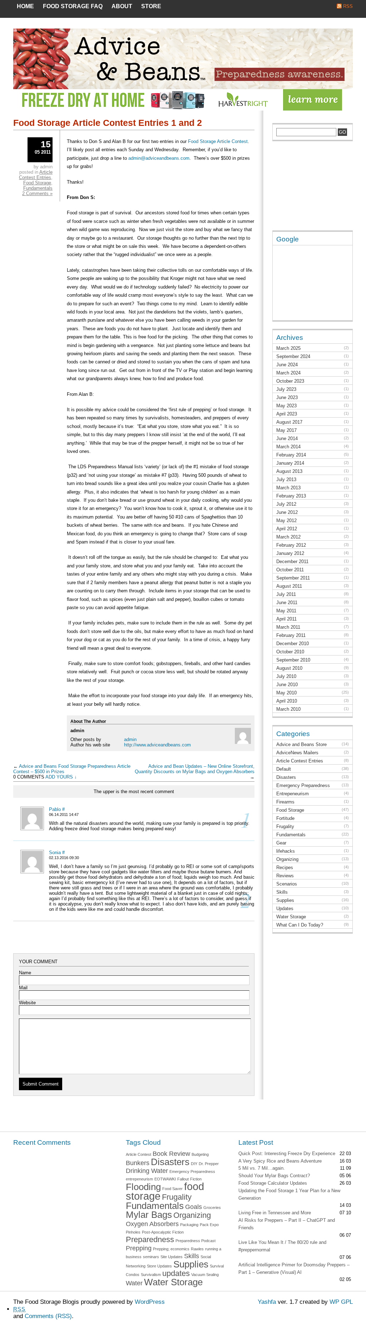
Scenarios (286, 884)
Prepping (139, 1248)
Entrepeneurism (292, 793)
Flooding (143, 1186)
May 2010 (286, 692)
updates (176, 1273)
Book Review (171, 1153)
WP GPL (341, 1301)
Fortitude (285, 818)
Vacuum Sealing (205, 1274)
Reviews (285, 875)
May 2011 (286, 610)
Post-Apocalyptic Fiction (163, 1232)
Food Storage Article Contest (218, 141)
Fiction (196, 1179)
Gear (281, 843)
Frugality (285, 826)
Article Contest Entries (36, 174)
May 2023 (286, 405)
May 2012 (286, 520)
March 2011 (288, 627)
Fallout (183, 1179)
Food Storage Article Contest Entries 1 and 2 (107, 123)
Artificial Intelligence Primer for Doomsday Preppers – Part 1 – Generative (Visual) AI (294, 1268)
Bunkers (137, 1163)
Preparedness (150, 1239)
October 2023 (290, 381)
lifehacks (285, 851)
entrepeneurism (139, 1179)
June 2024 (287, 364)
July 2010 (286, 676)
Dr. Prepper (209, 1164)
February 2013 (291, 496)
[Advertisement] (308, 189)
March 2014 (288, 446)
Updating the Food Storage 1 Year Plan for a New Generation (289, 1194)
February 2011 (291, 635)
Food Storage (37, 182)
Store (151, 6)
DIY (194, 1164)
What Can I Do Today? (299, 925)
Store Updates (159, 1266)
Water (134, 1283)
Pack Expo (209, 1225)
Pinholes (133, 1232)
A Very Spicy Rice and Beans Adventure (280, 1161)
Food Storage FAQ (73, 6)
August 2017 (289, 422)
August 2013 (289, 471)
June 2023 (287, 397)
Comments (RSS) (48, 1316)
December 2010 (292, 643)
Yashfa (267, 1301)
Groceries (212, 1207)
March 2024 (288, 373)
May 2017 (286, 430)
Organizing (287, 859)
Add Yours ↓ (61, 777)
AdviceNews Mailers (297, 752)
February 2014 (291, 455)
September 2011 (293, 578)
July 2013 (286, 479)
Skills (282, 892)
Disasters (286, 777)
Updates (284, 908)
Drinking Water (147, 1170)
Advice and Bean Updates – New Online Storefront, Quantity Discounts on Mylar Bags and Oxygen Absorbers (194, 769)
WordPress (150, 1301)
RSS (348, 6)
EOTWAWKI (165, 1179)
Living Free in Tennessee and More (274, 1212)
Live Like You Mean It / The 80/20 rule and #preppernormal (282, 1246)
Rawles (197, 1249)
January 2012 (290, 553)
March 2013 (288, 487)
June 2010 (287, 684)
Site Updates (171, 1257)
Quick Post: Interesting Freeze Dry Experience (286, 1153)
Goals (193, 1206)
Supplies (285, 900)
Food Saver (172, 1188)
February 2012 (291, 545)
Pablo (55, 809)
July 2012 (286, 504)
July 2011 (286, 594)
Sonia (55, 852)
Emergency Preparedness (303, 785)
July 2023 (286, 389)
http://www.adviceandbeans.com (157, 744)
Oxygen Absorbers (152, 1224)
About (122, 6)
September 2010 (293, 660)
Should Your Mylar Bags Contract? (274, 1175)
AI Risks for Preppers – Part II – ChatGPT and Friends (286, 1224)
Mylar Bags (149, 1214)
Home (25, 6)
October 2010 (290, 651)
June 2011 (286, 602)
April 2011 (286, 619)
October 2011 (290, 569)
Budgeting (200, 1154)
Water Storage (291, 916)
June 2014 (287, 438)
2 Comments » (37, 193)
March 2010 (288, 709)
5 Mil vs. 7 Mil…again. (261, 1168)
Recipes (284, 867)
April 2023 (286, 414)
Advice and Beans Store (301, 744)
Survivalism (151, 1274)
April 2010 (286, 701)
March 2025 (288, 348)
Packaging (189, 1225)
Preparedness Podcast (195, 1241)
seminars (151, 1257)
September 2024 (293, 356)
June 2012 (287, 512)
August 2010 (289, 668)
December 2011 (292, 561)
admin (130, 739)
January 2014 (290, 463)
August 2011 (289, 586)
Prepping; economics (171, 1249)
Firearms (285, 802)
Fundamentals (38, 188)
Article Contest (138, 1154)
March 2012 (288, 537)
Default (283, 769)
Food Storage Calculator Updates (272, 1183)
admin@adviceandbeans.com (158, 158)
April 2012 (286, 528)
